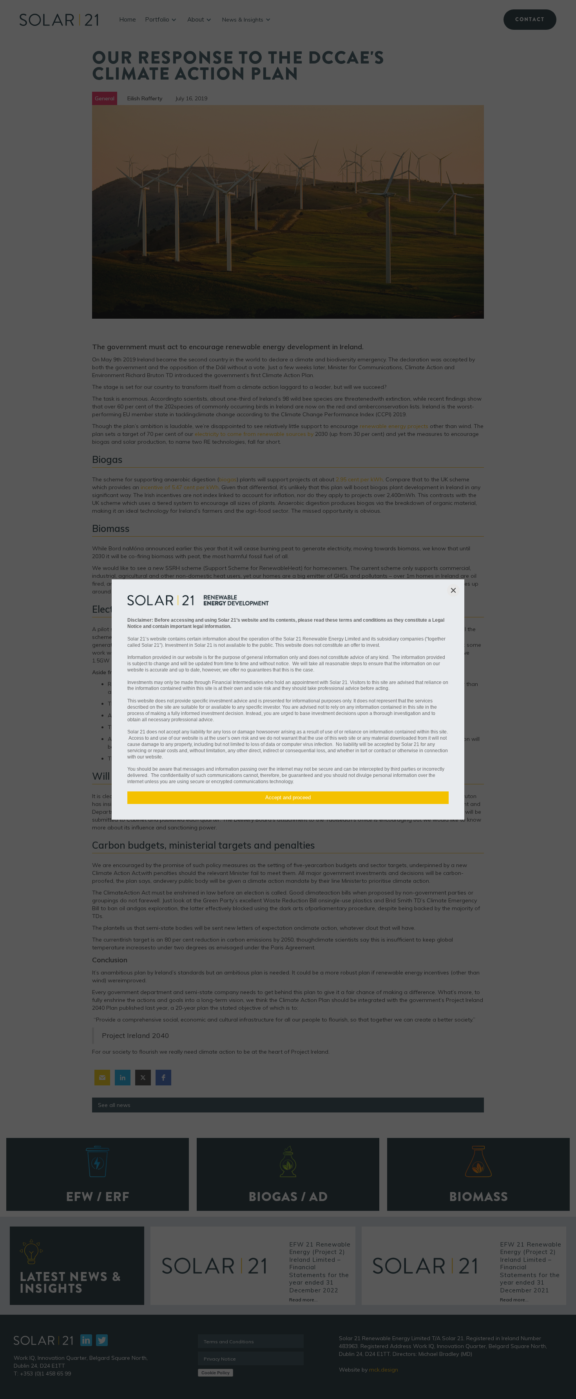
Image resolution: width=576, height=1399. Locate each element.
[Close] (453, 590)
